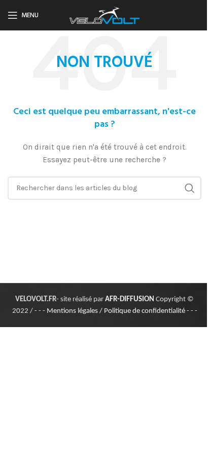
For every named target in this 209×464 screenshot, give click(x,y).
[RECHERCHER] (189, 188)
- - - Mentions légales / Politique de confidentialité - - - (115, 311)
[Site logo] (104, 14)
